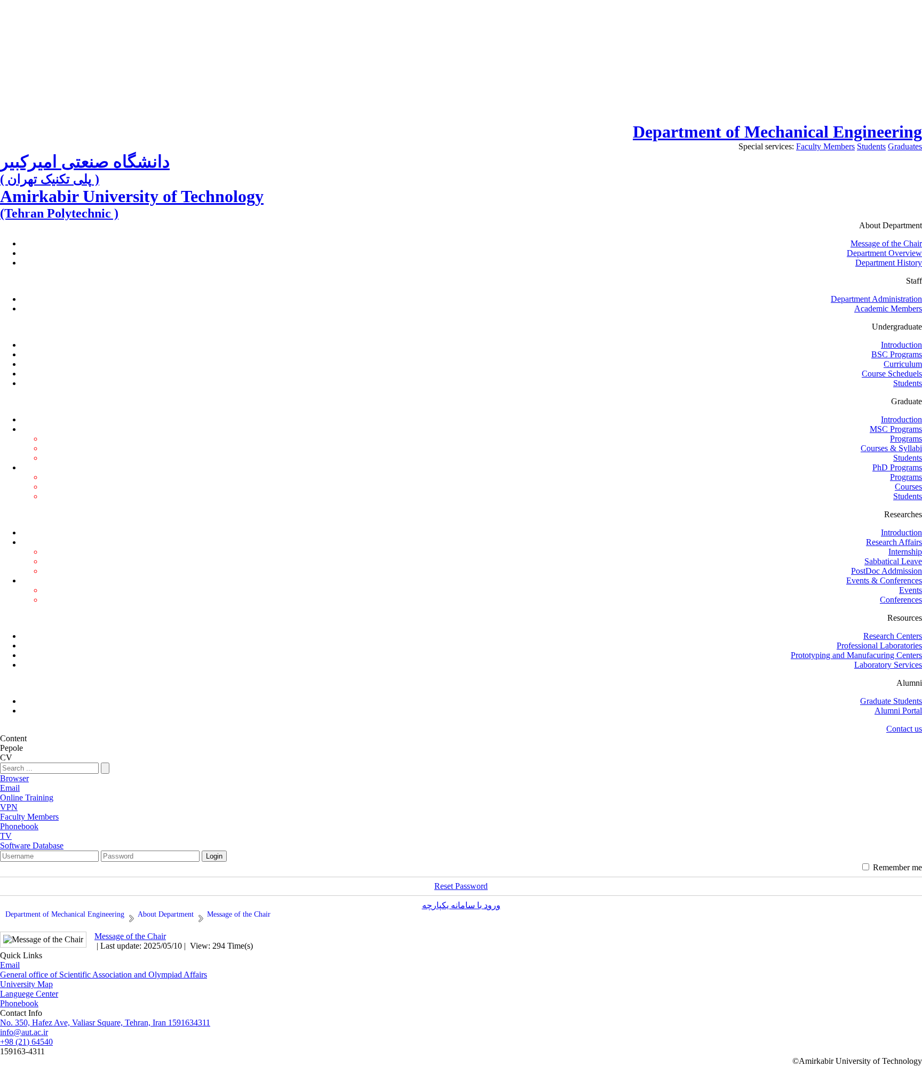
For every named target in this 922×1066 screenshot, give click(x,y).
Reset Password (461, 886)
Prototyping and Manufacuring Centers (856, 655)
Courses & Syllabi (891, 448)
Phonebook (19, 1003)
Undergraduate (897, 326)
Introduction (901, 344)
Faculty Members (825, 146)
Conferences (901, 599)
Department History (888, 262)
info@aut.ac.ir (24, 1032)
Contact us (904, 728)
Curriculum (903, 363)
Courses (908, 486)
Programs (906, 438)
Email (10, 964)
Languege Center (29, 993)
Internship (905, 551)
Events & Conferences (884, 580)
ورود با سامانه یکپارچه (461, 905)
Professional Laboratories (879, 645)
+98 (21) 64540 (26, 1041)
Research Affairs (894, 542)
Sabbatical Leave (893, 561)
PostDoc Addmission (886, 570)
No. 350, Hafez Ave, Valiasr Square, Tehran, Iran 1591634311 (105, 1022)
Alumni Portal (898, 710)
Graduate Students (891, 701)
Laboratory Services (888, 664)
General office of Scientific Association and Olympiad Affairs (103, 974)
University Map (26, 984)
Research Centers (892, 635)
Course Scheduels (892, 373)
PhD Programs (897, 467)
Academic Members (888, 308)
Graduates (905, 146)
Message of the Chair (886, 243)
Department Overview (884, 253)
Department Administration (876, 298)
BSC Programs (896, 354)
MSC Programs (896, 429)
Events (910, 590)
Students (871, 146)
